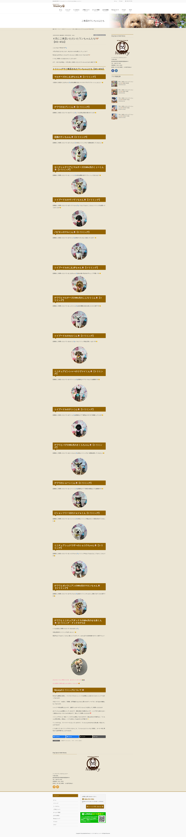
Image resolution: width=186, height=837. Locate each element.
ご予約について (56, 809)
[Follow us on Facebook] (112, 70)
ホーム (115, 1)
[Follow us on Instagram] (116, 70)
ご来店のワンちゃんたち (99, 35)
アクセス (120, 1)
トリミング (55, 803)
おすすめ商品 (56, 815)
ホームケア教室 (56, 812)
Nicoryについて (56, 818)
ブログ (73, 740)
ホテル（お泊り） (78, 740)
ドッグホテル (56, 806)
